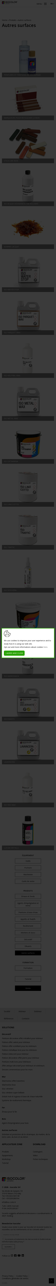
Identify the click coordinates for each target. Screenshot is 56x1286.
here (45, 647)
